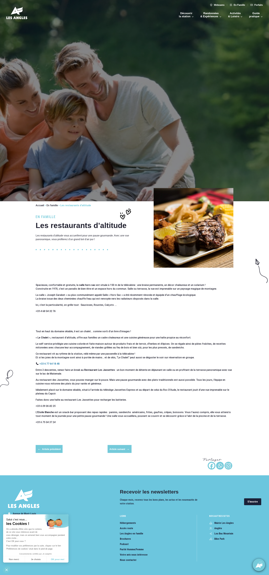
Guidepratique (254, 15)
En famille (52, 205)
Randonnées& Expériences (209, 15)
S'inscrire (253, 501)
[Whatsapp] (220, 466)
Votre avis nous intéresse (134, 554)
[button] (6, 569)
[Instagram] (228, 466)
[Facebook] (211, 466)
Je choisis (36, 559)
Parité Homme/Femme (132, 549)
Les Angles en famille (131, 533)
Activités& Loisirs (234, 15)
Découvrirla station (185, 15)
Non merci (14, 559)
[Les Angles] (16, 13)
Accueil (40, 205)
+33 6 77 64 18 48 (49, 363)
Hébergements (128, 522)
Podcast (124, 544)
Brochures (125, 538)
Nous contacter (128, 560)
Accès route (126, 528)
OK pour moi (57, 559)
